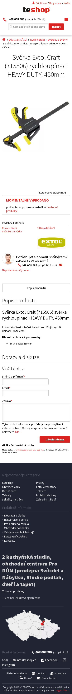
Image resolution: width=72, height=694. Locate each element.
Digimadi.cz (62, 690)
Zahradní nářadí (46, 499)
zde (17, 432)
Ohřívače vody (11, 487)
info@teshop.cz (26, 660)
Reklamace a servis (16, 519)
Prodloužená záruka (16, 524)
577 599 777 (38, 450)
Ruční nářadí (37, 39)
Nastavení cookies (15, 536)
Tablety (6, 495)
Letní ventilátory (46, 487)
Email (6, 388)
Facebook (51, 660)
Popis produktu (36, 288)
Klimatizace (9, 491)
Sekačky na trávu (12, 499)
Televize (41, 491)
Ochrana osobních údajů (19, 532)
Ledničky (7, 482)
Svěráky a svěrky (58, 39)
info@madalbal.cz (24, 450)
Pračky (40, 482)
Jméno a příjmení (13, 376)
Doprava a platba (15, 515)
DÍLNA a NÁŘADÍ (18, 39)
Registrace (55, 3)
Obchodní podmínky (16, 528)
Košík (67, 3)
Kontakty (9, 540)
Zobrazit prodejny (13, 591)
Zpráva (7, 401)
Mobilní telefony (46, 495)
